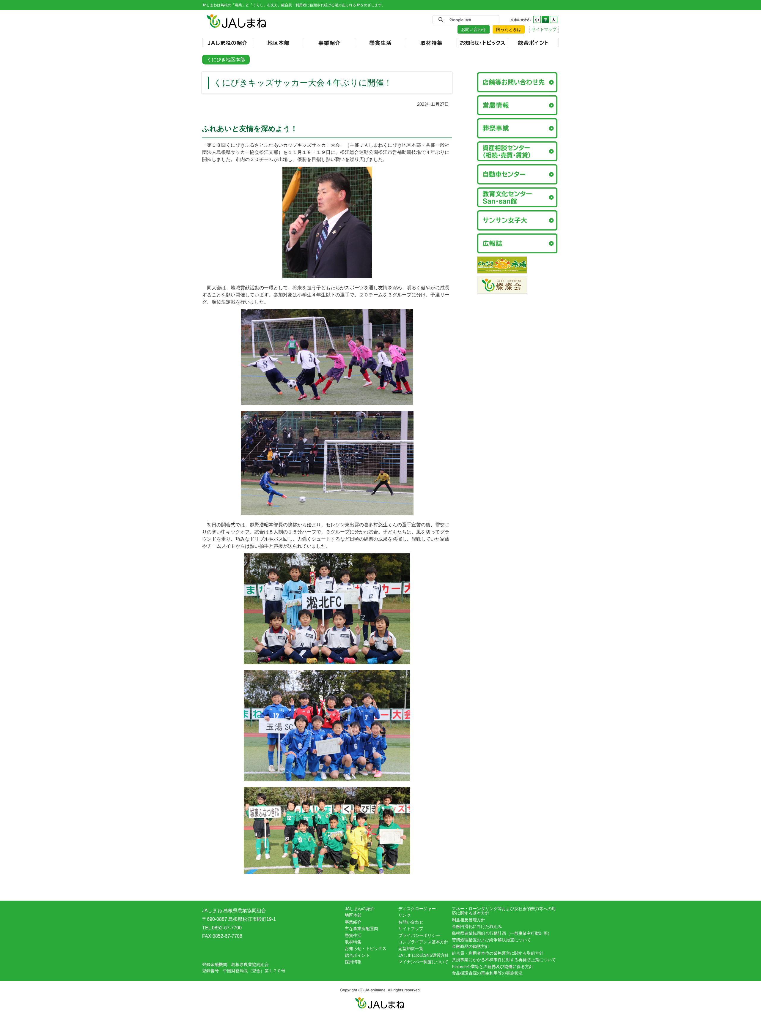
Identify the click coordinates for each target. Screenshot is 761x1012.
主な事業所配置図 (361, 928)
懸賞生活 (353, 935)
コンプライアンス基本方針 (423, 942)
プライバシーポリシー (419, 935)
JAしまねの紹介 (360, 908)
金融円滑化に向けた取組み (477, 926)
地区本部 (353, 915)
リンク (404, 915)
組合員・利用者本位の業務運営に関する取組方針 (497, 953)
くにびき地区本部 (226, 59)
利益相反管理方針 (468, 920)
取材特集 (353, 942)
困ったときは (508, 29)
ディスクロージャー (417, 908)
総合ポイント (357, 955)
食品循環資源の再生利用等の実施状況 (487, 973)
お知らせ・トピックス (365, 948)
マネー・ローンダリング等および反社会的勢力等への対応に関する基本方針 (504, 910)
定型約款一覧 (410, 948)
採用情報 (353, 961)
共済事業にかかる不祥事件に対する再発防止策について (504, 959)
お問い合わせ (473, 29)
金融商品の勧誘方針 (470, 946)
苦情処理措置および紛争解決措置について (491, 939)
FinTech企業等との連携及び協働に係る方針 (492, 966)
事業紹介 (353, 922)
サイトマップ (544, 29)
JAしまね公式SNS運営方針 (423, 955)
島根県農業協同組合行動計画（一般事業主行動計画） (502, 933)
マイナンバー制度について (423, 961)
